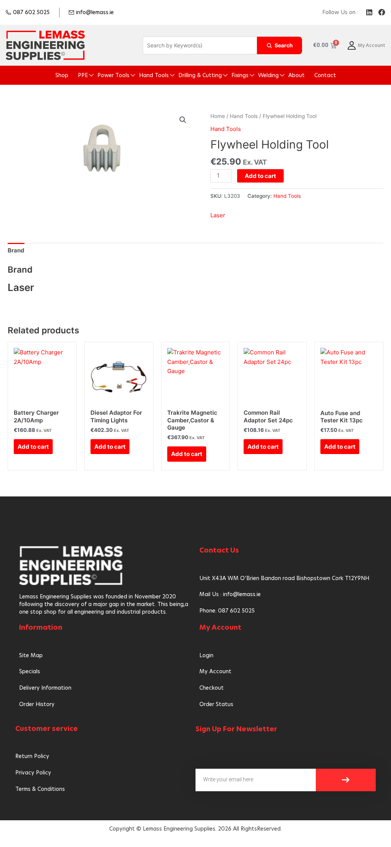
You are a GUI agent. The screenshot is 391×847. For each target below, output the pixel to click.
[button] (183, 120)
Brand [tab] (16, 250)
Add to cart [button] (33, 446)
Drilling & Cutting (200, 75)
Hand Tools (154, 75)
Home (217, 116)
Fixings (240, 75)
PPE (83, 75)
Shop (61, 75)
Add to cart (260, 175)
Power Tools (113, 75)
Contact (325, 75)
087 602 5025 (31, 12)
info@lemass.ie (95, 12)
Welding (268, 75)
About (296, 75)
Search (284, 45)
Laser (217, 215)
